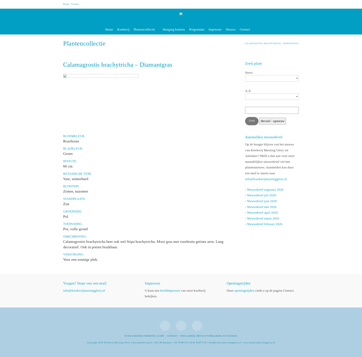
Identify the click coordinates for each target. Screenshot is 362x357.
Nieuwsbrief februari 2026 (264, 224)
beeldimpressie (170, 290)
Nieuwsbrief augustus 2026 (265, 189)
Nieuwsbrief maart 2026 (263, 218)
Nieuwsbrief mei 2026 (262, 207)
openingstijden (244, 290)
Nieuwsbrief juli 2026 (261, 195)
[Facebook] (281, 4)
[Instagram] (296, 4)
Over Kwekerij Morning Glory (144, 336)
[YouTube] (289, 4)
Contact (75, 4)
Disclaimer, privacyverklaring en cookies (208, 336)
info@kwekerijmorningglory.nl (266, 179)
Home (66, 4)
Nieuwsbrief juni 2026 (262, 201)
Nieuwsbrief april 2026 (262, 212)
